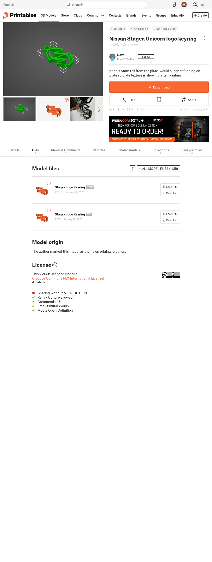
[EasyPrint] (174, 4)
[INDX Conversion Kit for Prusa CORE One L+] (159, 129)
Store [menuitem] (65, 15)
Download (161, 87)
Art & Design (141, 28)
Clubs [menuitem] (78, 15)
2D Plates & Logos (167, 28)
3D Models (119, 28)
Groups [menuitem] (161, 15)
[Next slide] (99, 109)
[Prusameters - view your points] (184, 4)
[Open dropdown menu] (204, 38)
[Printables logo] (19, 15)
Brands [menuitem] (131, 15)
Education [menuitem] (178, 15)
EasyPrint (171, 186)
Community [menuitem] (95, 15)
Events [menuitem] (146, 15)
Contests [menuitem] (115, 15)
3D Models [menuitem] (48, 15)
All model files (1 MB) (159, 168)
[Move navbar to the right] (187, 15)
